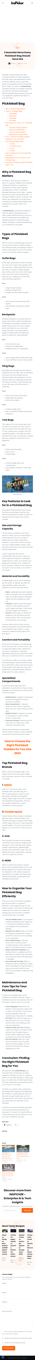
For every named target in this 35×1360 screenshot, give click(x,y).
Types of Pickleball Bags (14, 111)
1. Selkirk (12, 144)
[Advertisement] (17, 24)
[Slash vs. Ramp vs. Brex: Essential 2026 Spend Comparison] (5, 1230)
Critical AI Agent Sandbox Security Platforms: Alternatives (13, 1245)
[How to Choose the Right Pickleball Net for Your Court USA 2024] (8, 1167)
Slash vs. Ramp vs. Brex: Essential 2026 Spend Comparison (5, 1244)
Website (4, 1302)
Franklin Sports (13, 811)
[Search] (2, 3)
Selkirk (8, 784)
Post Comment (8, 1348)
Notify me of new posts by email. (15, 1343)
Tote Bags (12, 120)
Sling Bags (12, 118)
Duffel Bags (13, 113)
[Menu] (32, 3)
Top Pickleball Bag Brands (14, 141)
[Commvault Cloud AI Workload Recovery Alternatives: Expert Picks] (30, 1230)
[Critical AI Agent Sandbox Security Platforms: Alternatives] (13, 1230)
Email (4, 1292)
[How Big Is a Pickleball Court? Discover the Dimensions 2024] (8, 1148)
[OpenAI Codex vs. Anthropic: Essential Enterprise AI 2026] (21, 1230)
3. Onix (11, 148)
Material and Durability (17, 130)
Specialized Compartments (18, 134)
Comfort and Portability (17, 132)
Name (4, 1283)
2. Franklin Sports (15, 146)
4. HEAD (12, 151)
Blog (17, 47)
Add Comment (7, 1311)
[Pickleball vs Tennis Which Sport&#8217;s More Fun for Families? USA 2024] (23, 1148)
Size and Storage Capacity (18, 127)
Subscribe (27, 1210)
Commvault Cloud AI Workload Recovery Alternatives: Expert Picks (30, 1246)
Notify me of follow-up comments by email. (18, 1338)
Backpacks (13, 116)
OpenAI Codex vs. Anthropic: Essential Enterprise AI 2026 (21, 1244)
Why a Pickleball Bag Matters (15, 109)
